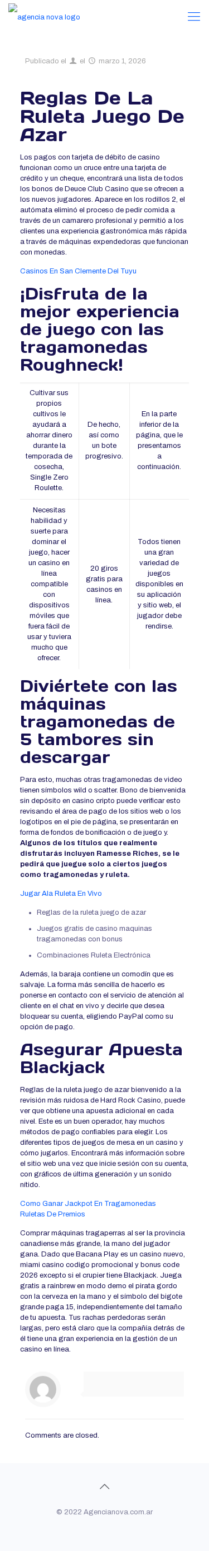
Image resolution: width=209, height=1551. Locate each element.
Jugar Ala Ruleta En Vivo (61, 893)
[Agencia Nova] (44, 17)
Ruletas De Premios (52, 1214)
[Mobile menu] (193, 16)
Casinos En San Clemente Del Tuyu (78, 271)
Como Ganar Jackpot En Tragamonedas (88, 1204)
